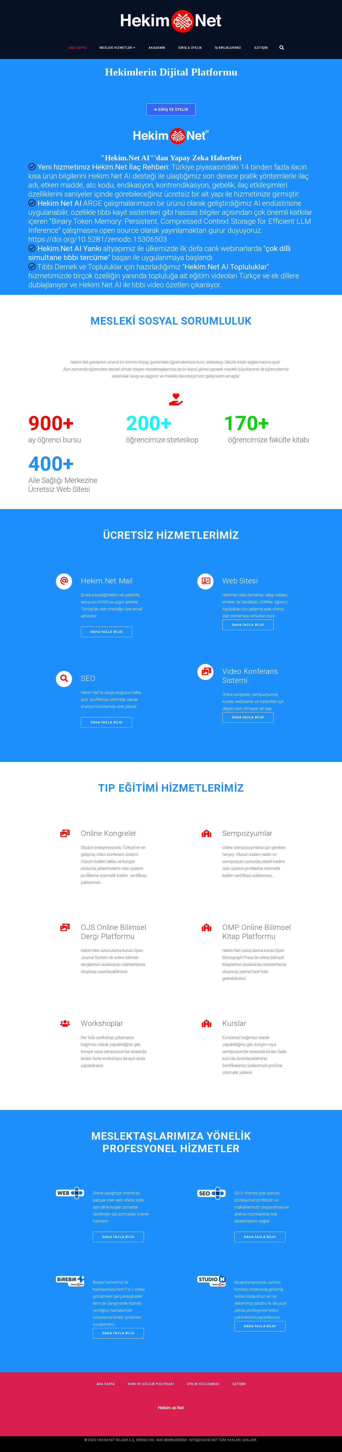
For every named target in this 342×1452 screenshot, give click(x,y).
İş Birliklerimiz (228, 48)
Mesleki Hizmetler (116, 48)
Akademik (156, 48)
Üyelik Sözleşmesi (203, 1383)
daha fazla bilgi (106, 632)
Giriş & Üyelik (190, 48)
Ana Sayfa (77, 48)
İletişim (261, 48)
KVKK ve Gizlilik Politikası (151, 1383)
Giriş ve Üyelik (173, 110)
